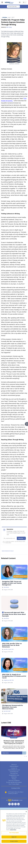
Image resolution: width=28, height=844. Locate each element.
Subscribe (20, 538)
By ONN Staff (7, 711)
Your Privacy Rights (14, 784)
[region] (14, 827)
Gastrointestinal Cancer (8, 551)
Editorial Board (14, 766)
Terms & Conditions (14, 780)
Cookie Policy (13, 829)
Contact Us (14, 768)
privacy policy (8, 542)
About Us (14, 764)
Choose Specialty (12, 6)
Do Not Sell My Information (14, 782)
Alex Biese (6, 587)
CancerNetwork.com (14, 770)
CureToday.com (14, 771)
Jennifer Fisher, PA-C (9, 649)
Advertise (14, 777)
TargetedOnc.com (14, 775)
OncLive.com (14, 773)
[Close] (26, 811)
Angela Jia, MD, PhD (9, 680)
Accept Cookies (14, 841)
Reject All (14, 837)
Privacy (14, 779)
